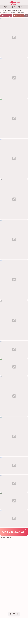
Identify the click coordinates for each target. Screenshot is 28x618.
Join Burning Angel (13, 532)
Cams (15, 7)
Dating (22, 7)
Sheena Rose (19, 16)
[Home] (10, 614)
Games (8, 7)
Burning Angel (7, 16)
